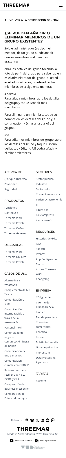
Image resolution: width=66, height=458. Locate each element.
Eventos (40, 254)
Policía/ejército (45, 215)
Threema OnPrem (15, 228)
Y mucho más (44, 220)
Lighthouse (11, 212)
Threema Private (14, 223)
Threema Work (13, 218)
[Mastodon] (52, 420)
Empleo (40, 312)
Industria (41, 184)
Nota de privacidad (47, 347)
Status (40, 264)
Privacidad (10, 184)
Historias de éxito (46, 238)
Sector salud (43, 189)
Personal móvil (13, 327)
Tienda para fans (46, 317)
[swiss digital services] (45, 441)
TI (37, 204)
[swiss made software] (21, 441)
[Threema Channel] (27, 420)
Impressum (43, 352)
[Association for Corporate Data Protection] (33, 447)
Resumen (41, 380)
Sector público (45, 179)
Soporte (40, 249)
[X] (37, 420)
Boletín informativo (47, 342)
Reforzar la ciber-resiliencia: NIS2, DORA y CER (15, 374)
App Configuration (47, 259)
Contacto (41, 332)
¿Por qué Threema (15, 179)
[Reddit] (47, 420)
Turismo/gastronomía (49, 199)
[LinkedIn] (42, 420)
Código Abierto (45, 297)
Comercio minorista (48, 194)
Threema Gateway (15, 233)
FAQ (38, 243)
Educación (42, 210)
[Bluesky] (32, 420)
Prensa (40, 337)
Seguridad (10, 189)
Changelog (42, 279)
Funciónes (10, 207)
